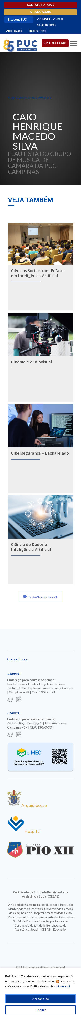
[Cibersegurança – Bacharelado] (40, 425)
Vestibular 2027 (55, 43)
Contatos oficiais (40, 4)
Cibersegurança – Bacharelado (40, 453)
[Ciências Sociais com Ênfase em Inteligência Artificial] (40, 244)
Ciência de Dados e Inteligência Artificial (31, 547)
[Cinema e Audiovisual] (40, 334)
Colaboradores (46, 24)
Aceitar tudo (40, 998)
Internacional (37, 30)
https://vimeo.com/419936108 (30, 98)
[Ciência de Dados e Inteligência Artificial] (40, 517)
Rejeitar (41, 1010)
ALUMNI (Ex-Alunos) (50, 19)
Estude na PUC (17, 19)
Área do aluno (40, 11)
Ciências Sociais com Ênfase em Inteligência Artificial (37, 273)
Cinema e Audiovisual (31, 361)
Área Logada (14, 30)
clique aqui (63, 986)
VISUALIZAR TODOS (43, 596)
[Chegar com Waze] (10, 699)
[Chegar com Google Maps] (19, 699)
